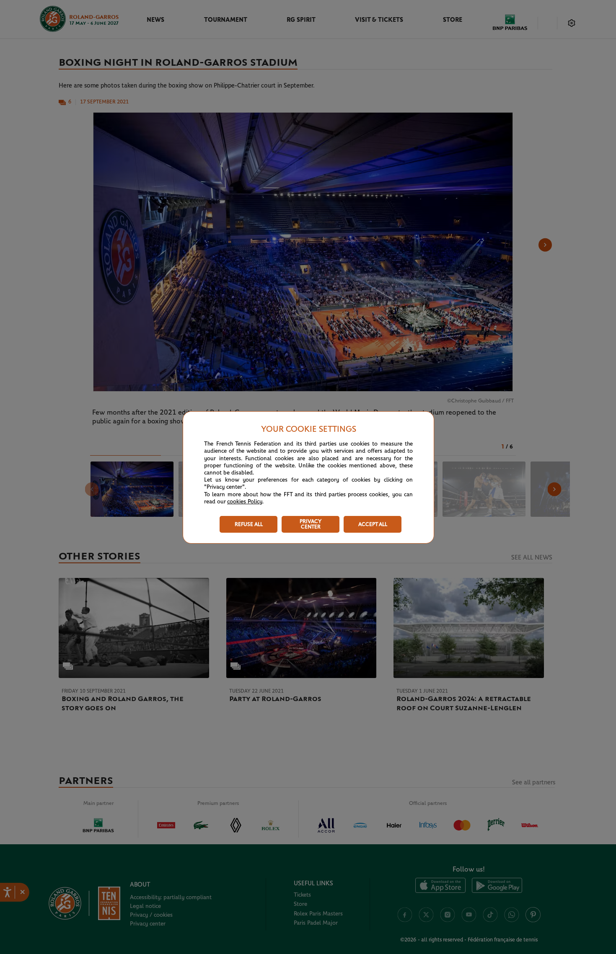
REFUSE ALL (249, 524)
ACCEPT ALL (372, 524)
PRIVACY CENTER (310, 524)
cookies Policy (244, 502)
